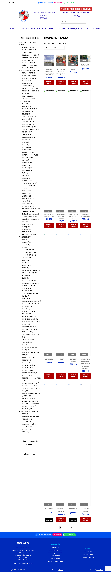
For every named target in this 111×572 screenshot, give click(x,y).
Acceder (11, 2)
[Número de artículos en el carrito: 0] (101, 3)
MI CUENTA (88, 548)
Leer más (49, 520)
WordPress (100, 570)
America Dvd (23, 543)
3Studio (61, 570)
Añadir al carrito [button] (49, 82)
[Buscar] (89, 22)
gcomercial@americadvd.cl (25, 563)
